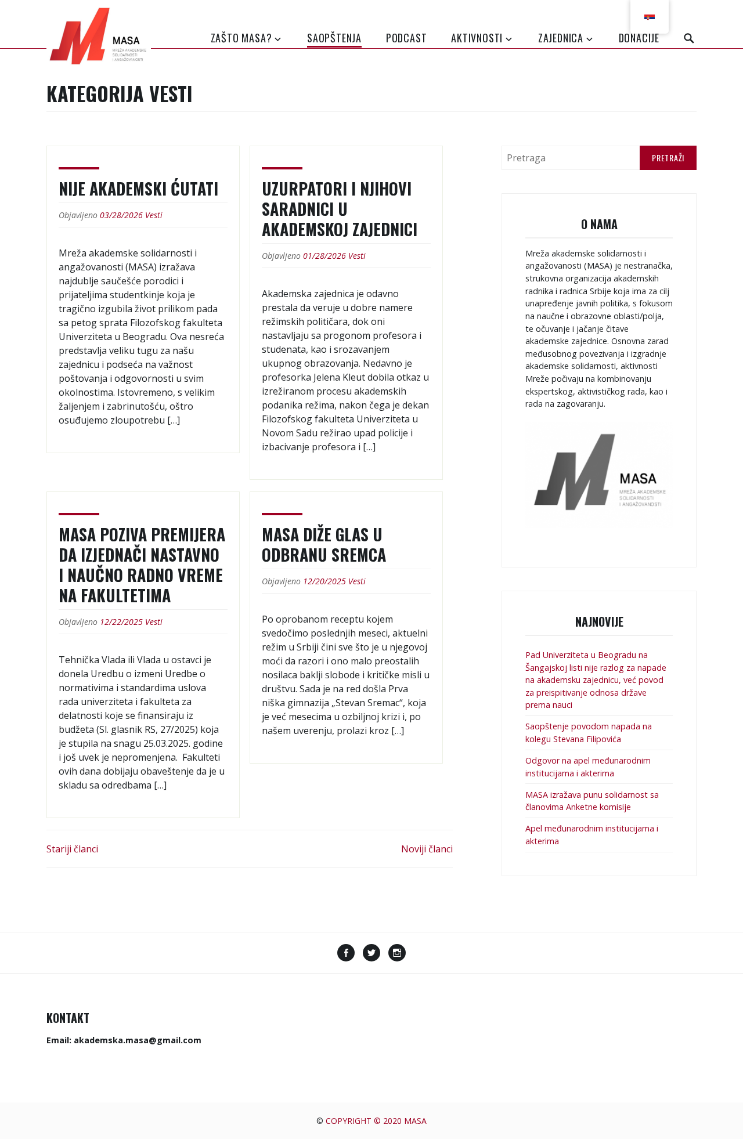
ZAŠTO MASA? (241, 37)
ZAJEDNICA (560, 37)
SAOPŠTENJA (334, 37)
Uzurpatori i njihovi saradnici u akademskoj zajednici (339, 208)
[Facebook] (346, 954)
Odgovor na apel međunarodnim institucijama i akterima (588, 767)
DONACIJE (639, 37)
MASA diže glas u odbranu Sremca (324, 544)
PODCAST (406, 37)
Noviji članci (427, 849)
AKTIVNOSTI (477, 37)
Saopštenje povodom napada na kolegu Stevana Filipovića (588, 732)
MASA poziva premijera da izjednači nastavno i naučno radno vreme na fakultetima (142, 564)
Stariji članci (72, 849)
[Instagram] (397, 954)
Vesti (154, 214)
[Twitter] (371, 954)
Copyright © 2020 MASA (376, 1120)
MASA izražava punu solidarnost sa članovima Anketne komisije (592, 801)
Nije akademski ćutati (138, 188)
